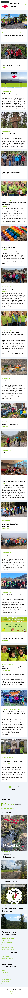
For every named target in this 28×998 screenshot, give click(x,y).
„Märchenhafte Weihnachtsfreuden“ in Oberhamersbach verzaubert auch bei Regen (13, 713)
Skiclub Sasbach (5, 956)
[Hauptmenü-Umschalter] (25, 4)
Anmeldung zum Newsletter (8, 808)
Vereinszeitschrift (5, 981)
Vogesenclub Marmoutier (7, 947)
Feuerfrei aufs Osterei (8, 247)
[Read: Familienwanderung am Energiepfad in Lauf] (14, 21)
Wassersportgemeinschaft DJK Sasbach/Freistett (12, 961)
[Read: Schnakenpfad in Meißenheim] (14, 120)
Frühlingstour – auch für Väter (11, 65)
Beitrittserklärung (14, 991)
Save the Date (5, 635)
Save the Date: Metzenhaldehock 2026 (13, 638)
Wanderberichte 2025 (16, 709)
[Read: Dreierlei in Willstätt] (14, 275)
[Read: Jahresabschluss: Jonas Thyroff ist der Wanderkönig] (14, 652)
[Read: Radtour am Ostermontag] (14, 80)
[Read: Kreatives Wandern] (14, 367)
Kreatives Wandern (7, 381)
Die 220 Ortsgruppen (6, 975)
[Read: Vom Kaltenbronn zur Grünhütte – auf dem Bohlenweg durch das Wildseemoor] (14, 509)
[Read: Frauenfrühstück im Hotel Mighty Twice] (14, 467)
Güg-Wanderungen (6, 378)
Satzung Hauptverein (6, 979)
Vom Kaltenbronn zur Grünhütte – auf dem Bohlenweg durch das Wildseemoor (13, 524)
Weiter (14, 789)
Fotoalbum (14, 995)
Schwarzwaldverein (16, 4)
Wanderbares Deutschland (7, 949)
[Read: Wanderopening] (14, 541)
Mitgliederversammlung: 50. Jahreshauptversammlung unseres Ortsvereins (12, 334)
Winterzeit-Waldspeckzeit (10, 424)
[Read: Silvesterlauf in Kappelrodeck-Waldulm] (14, 581)
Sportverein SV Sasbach (7, 958)
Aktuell (3, 970)
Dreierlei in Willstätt (8, 289)
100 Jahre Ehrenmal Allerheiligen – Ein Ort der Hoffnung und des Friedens (13, 760)
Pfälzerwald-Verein (5, 940)
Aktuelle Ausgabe (11, 804)
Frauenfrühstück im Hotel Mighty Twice (14, 481)
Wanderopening (6, 555)
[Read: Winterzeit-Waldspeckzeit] (14, 410)
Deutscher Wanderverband (7, 938)
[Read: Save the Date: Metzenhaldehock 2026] (14, 624)
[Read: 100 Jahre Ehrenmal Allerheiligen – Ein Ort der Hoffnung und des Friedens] (14, 746)
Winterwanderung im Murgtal (11, 452)
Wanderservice (4, 984)
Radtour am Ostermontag (9, 94)
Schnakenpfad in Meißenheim (11, 134)
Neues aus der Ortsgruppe (7, 200)
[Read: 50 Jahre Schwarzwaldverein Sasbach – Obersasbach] (14, 188)
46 (18, 786)
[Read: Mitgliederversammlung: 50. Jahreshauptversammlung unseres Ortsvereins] (14, 318)
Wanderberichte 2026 (16, 32)
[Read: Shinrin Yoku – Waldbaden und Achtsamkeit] (14, 158)
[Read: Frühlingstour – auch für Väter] (14, 51)
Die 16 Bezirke (4, 972)
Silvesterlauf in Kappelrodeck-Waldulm (13, 595)
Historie (3, 977)
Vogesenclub (4, 945)
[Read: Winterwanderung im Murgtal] (14, 438)
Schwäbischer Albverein (7, 942)
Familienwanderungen (6, 32)
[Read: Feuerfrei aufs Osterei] (14, 233)
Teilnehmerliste (14, 993)
